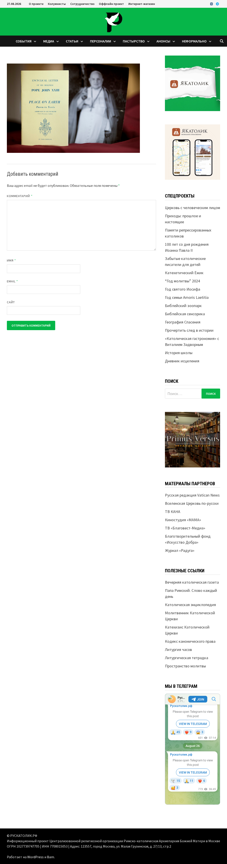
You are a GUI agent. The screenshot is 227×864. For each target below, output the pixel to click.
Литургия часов (178, 649)
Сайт (11, 302)
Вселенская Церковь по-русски (192, 503)
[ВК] (212, 3)
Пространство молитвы (185, 665)
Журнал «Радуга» (179, 550)
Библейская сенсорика (185, 313)
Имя (11, 260)
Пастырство (134, 41)
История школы (178, 352)
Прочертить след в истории (189, 330)
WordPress (35, 857)
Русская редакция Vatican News (192, 495)
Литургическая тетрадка (186, 657)
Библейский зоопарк (183, 305)
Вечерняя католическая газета (192, 582)
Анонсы (163, 41)
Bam (50, 857)
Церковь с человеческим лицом (192, 207)
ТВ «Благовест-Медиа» (185, 528)
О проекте (36, 4)
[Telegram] (217, 3)
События (23, 41)
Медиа (48, 41)
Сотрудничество (82, 4)
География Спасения (182, 322)
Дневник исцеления (182, 360)
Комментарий (20, 196)
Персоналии (100, 41)
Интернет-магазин (141, 4)
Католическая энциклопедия (190, 604)
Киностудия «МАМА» (183, 519)
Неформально (194, 41)
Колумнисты (57, 4)
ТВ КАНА (172, 511)
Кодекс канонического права (190, 641)
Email (12, 281)
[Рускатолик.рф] (113, 21)
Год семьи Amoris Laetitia (187, 297)
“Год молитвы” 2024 (182, 280)
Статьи (72, 41)
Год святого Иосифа (182, 289)
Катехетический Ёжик (184, 272)
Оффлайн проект (111, 4)
